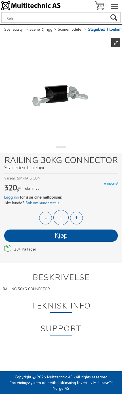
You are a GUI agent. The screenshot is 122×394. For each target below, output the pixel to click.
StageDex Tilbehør (104, 29)
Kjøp (61, 235)
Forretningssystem (25, 382)
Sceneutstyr (14, 29)
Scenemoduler (70, 29)
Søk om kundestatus (42, 202)
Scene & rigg (41, 29)
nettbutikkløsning (62, 382)
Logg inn (11, 197)
